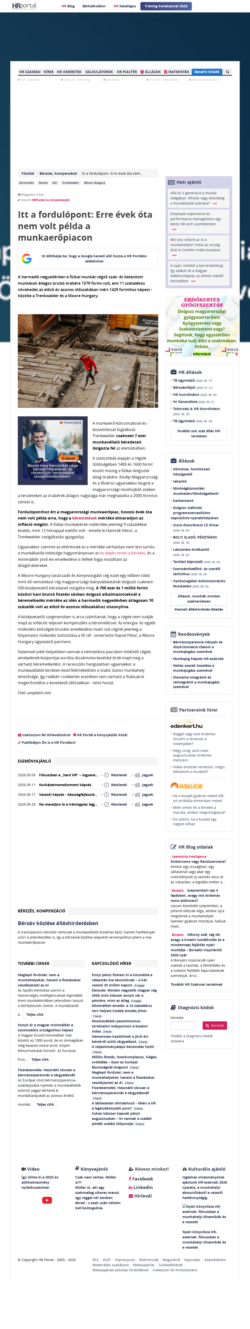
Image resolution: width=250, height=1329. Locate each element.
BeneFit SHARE (207, 71)
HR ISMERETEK (69, 71)
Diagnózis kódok (196, 1008)
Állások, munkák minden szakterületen (199, 599)
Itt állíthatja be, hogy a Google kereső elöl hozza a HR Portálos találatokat (94, 258)
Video (33, 1169)
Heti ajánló (189, 182)
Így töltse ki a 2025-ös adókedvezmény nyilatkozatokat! (39, 1182)
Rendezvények (194, 634)
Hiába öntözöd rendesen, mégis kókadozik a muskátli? (199, 769)
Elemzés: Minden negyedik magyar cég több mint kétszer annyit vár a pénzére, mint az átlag (124, 995)
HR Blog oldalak (195, 847)
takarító (180, 481)
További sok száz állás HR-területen (199, 433)
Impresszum (125, 1259)
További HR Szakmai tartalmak (197, 984)
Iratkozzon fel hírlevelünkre (175, 1270)
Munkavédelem (204, 79)
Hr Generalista (193, 401)
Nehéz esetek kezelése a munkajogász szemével (193, 668)
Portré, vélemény (163, 79)
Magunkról (171, 1259)
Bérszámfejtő (192, 387)
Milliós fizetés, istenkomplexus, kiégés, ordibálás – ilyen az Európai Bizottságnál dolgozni (124, 1062)
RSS (96, 1259)
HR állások (190, 372)
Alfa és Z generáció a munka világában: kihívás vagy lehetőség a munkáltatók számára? (197, 198)
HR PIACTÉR (127, 71)
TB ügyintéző (192, 380)
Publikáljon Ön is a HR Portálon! (48, 742)
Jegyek (147, 775)
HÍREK (48, 71)
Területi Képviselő (196, 561)
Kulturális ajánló (206, 1169)
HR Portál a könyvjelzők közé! (101, 735)
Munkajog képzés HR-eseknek (198, 658)
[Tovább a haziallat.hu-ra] (199, 785)
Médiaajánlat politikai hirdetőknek (120, 1270)
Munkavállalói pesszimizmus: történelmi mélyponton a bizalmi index (120, 1026)
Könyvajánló (94, 1169)
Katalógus (125, 6)
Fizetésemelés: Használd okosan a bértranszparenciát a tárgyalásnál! (121, 1092)
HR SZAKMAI (30, 71)
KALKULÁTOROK (99, 71)
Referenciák (148, 1259)
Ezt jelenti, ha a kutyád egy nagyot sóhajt (195, 821)
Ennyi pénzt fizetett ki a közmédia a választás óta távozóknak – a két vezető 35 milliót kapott (122, 979)
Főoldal (27, 173)
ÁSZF (107, 1259)
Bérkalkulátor (94, 6)
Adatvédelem (215, 1259)
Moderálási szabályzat (111, 1265)
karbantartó (183, 500)
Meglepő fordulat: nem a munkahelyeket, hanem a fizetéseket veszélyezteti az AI (123, 1077)
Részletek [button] (119, 775)
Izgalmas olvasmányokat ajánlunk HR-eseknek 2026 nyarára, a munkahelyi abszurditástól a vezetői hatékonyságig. (204, 1187)
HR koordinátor (195, 394)
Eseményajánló (34, 761)
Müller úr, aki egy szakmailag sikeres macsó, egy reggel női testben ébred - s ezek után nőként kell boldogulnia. (98, 1197)
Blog (68, 6)
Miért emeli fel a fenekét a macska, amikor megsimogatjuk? (199, 810)
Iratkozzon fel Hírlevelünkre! (46, 735)
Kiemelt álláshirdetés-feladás (199, 609)
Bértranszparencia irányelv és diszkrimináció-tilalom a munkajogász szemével (198, 647)
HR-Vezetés (30, 79)
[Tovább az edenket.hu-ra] (199, 723)
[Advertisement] (88, 860)
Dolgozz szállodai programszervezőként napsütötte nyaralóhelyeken (195, 512)
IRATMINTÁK (178, 71)
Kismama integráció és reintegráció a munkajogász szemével (196, 682)
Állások (186, 461)
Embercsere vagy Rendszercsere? (198, 861)
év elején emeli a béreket (122, 553)
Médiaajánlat (144, 1265)
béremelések (84, 518)
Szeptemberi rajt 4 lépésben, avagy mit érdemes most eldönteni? (195, 895)
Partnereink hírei (198, 710)
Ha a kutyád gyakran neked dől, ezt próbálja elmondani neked (198, 798)
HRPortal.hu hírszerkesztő (50, 200)
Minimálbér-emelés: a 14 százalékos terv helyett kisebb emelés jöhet (122, 1010)
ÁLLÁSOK (152, 71)
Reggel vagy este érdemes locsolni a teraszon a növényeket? (194, 739)
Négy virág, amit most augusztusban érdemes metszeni (192, 755)
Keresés (177, 1017)
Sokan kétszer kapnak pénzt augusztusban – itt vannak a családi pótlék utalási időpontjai (122, 1118)
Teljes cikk (35, 1014)
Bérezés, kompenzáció (58, 173)
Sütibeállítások (171, 1265)
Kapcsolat (192, 1259)
